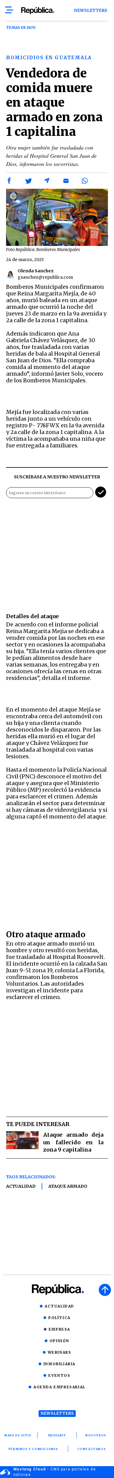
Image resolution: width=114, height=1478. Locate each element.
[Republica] (37, 10)
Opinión (59, 1340)
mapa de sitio (18, 1435)
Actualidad (21, 1186)
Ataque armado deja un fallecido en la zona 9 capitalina (73, 1142)
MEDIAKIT (57, 1435)
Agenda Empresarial (59, 1387)
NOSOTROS (95, 1435)
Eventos (59, 1375)
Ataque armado (67, 1186)
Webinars (59, 1352)
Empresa (59, 1329)
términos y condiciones (33, 1449)
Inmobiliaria (59, 1364)
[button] (9, 180)
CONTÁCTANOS (92, 1449)
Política (59, 1317)
